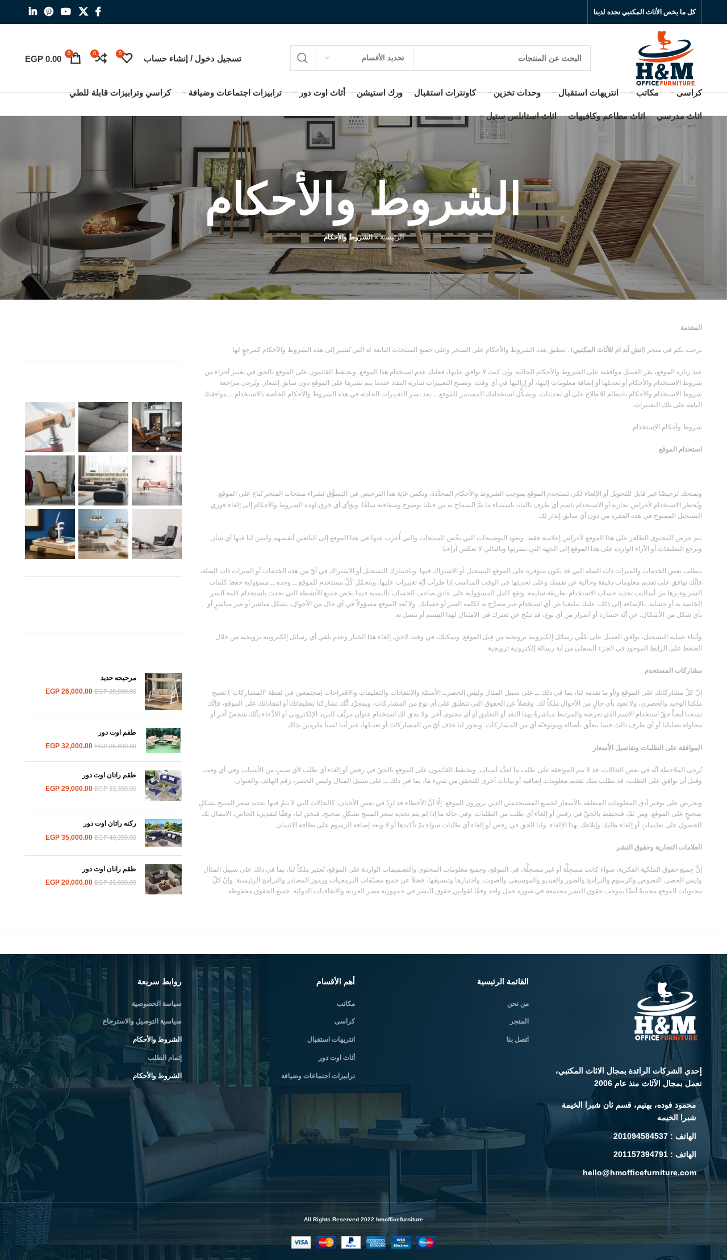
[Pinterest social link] (48, 11)
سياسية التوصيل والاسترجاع (142, 1021)
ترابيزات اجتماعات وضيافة (318, 1076)
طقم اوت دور (116, 732)
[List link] (624, 1111)
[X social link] (83, 11)
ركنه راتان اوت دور (109, 823)
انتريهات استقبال (331, 1039)
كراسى (345, 1021)
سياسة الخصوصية (157, 1004)
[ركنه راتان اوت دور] (163, 832)
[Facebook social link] (98, 11)
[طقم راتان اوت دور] (163, 786)
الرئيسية (392, 237)
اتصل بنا (518, 1039)
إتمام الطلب (165, 1058)
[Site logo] (666, 57)
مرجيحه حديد (118, 678)
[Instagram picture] (157, 427)
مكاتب (346, 1004)
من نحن (518, 1004)
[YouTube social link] (66, 11)
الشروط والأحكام (157, 1039)
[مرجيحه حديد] (163, 691)
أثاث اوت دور (337, 1058)
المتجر (519, 1021)
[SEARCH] (303, 58)
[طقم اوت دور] (163, 740)
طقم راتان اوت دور (108, 775)
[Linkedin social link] (32, 11)
